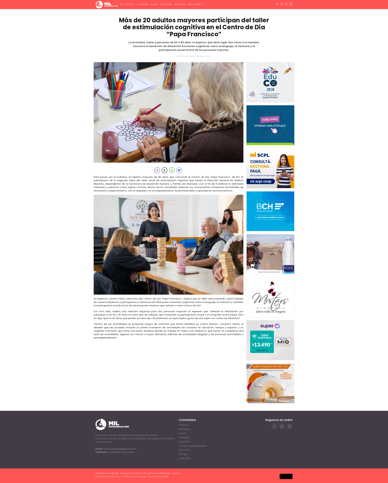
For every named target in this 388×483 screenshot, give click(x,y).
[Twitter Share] (164, 170)
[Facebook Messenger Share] (179, 170)
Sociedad (142, 4)
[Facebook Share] (157, 170)
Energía (183, 454)
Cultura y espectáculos (193, 445)
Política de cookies (158, 476)
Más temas (194, 4)
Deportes (180, 4)
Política (129, 4)
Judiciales (185, 458)
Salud (154, 4)
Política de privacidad (134, 476)
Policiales (166, 4)
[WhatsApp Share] (172, 170)
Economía (185, 449)
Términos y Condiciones (108, 476)
